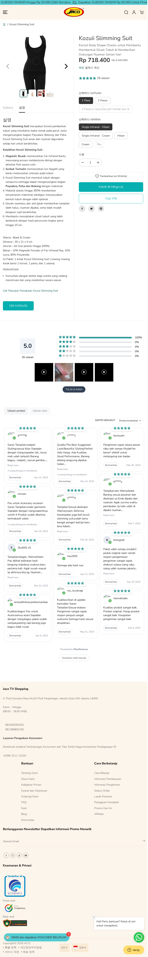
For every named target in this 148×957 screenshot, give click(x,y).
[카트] (141, 12)
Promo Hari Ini (103, 808)
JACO (27, 943)
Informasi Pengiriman (107, 785)
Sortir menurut (105, 420)
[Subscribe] (143, 841)
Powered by (74, 649)
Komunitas (27, 820)
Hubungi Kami (29, 796)
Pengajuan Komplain (106, 802)
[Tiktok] (19, 855)
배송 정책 (28, 952)
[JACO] (74, 12)
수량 (81, 154)
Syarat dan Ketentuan (34, 791)
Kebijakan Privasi (31, 785)
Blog (24, 814)
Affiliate (99, 814)
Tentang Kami (29, 773)
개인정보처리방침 (31, 947)
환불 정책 (10, 947)
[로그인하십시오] (133, 12)
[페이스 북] (82, 208)
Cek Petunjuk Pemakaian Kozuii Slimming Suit (30, 291)
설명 (22, 108)
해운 (81, 68)
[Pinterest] (101, 208)
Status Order (102, 791)
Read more (13, 465)
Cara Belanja (101, 773)
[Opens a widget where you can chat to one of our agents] (133, 950)
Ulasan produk (16, 411)
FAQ (24, 802)
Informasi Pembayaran (107, 779)
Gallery (8, 108)
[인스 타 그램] (12, 855)
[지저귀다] (91, 208)
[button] (5, 12)
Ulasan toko (40, 411)
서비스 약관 (12, 952)
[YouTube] (26, 855)
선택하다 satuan (90, 93)
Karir (24, 808)
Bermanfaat (15, 477)
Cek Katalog (18, 306)
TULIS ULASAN (74, 389)
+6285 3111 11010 (14, 755)
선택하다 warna (90, 119)
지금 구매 (111, 198)
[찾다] (126, 12)
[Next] (65, 66)
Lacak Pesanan (103, 796)
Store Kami (27, 779)
